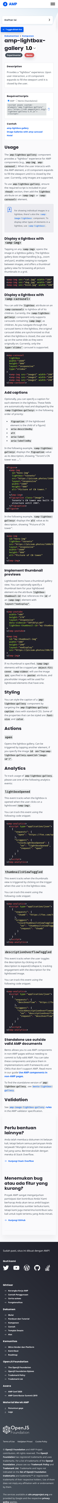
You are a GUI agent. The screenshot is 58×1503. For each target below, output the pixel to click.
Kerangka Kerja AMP (18, 1290)
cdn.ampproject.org (38, 1494)
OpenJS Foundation (15, 1449)
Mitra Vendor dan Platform (21, 1347)
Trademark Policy (16, 1375)
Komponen (28, 36)
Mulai (11, 1315)
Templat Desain (15, 1330)
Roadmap (12, 1354)
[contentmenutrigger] (27, 20)
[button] (53, 4)
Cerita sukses (14, 1298)
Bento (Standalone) (27, 100)
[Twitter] (6, 1268)
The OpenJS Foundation (19, 1367)
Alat (10, 1334)
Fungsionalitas (15, 1302)
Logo (10, 1412)
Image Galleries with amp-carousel (25, 131)
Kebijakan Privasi (25, 1441)
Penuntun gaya (15, 1408)
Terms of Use (9, 1441)
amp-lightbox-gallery (18, 128)
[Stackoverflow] (48, 1268)
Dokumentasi (11, 36)
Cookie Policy (41, 1441)
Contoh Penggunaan (18, 1294)
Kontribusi (13, 1351)
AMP (12, 100)
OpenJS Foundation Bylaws (21, 1371)
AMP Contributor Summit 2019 (22, 1395)
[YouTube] (16, 1268)
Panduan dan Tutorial (18, 1318)
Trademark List (15, 1379)
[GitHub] (37, 1268)
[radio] (9, 101)
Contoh (11, 1326)
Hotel (9, 135)
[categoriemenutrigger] (12, 29)
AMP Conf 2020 (15, 1391)
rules (31, 1107)
